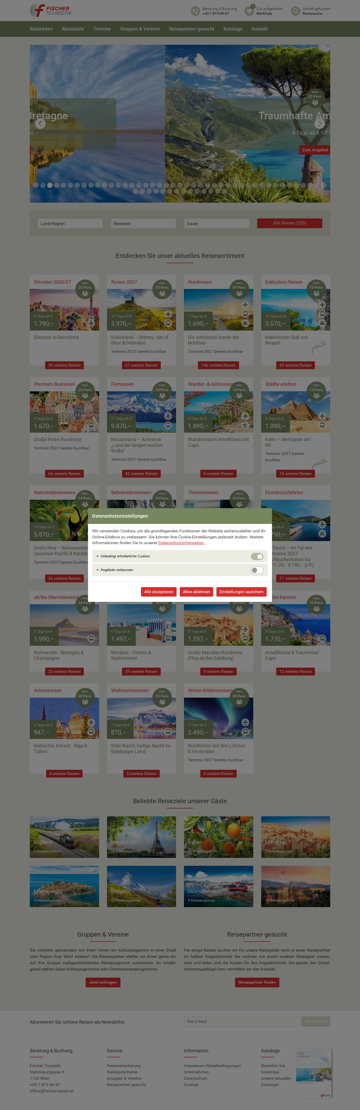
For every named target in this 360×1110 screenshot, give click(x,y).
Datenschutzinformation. (181, 542)
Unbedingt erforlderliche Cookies (125, 556)
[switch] (257, 570)
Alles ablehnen (196, 591)
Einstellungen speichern (242, 591)
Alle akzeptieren (158, 591)
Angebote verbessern (117, 570)
